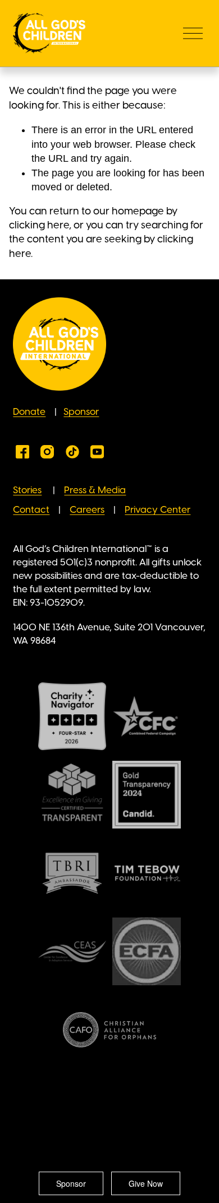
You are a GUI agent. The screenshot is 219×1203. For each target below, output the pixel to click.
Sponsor (81, 412)
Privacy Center (157, 510)
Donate (29, 412)
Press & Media (95, 490)
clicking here (39, 225)
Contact (31, 510)
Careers (87, 510)
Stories (27, 490)
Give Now (146, 1183)
